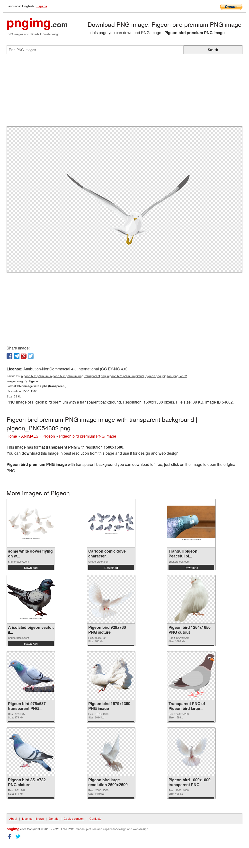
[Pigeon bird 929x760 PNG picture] (111, 599)
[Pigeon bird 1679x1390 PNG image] (111, 675)
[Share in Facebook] (9, 356)
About (13, 818)
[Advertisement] (124, 92)
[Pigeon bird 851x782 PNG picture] (31, 752)
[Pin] (24, 356)
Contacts (95, 818)
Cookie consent (74, 818)
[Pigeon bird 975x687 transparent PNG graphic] (31, 676)
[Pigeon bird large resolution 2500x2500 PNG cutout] (111, 752)
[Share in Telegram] (16, 356)
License (27, 818)
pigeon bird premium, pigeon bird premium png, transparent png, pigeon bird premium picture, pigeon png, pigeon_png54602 (104, 376)
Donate (54, 818)
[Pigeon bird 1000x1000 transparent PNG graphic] (191, 752)
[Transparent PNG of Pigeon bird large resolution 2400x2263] (191, 675)
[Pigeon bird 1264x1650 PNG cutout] (191, 599)
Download (31, 567)
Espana (41, 6)
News (40, 818)
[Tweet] (31, 356)
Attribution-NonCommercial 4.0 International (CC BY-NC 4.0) (75, 369)
